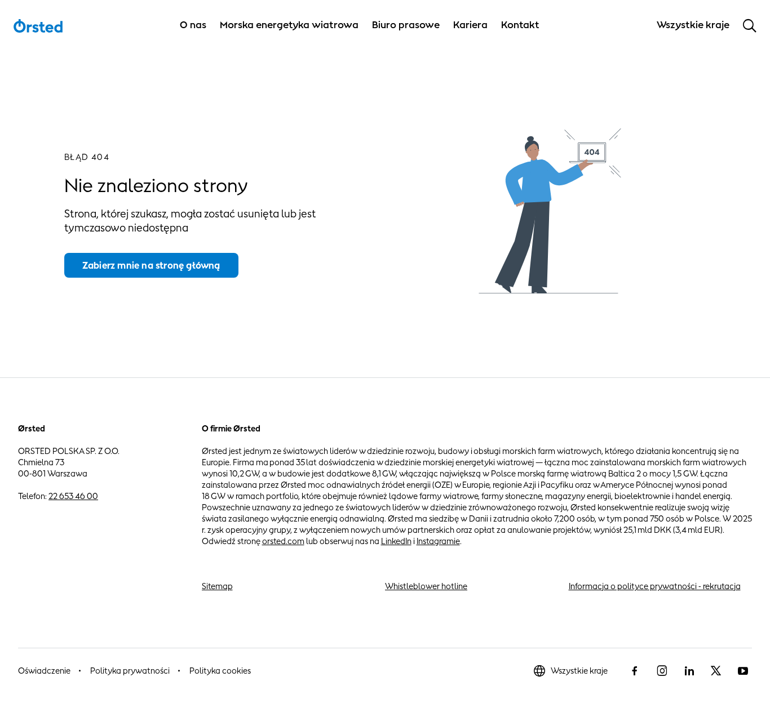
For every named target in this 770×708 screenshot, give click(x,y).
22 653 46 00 (73, 496)
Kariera (470, 24)
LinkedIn (396, 541)
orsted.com (283, 541)
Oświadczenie (44, 670)
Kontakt (520, 24)
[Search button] (749, 25)
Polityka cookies (220, 670)
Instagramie (438, 541)
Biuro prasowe (406, 24)
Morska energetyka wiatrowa (289, 24)
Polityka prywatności (130, 670)
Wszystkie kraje (579, 670)
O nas (193, 24)
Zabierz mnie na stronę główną (151, 265)
